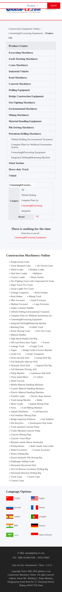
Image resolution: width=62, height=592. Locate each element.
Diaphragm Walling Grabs (22, 461)
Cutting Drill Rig (43, 358)
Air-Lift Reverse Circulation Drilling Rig (29, 469)
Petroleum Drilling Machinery (25, 133)
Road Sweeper (41, 292)
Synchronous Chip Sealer (41, 423)
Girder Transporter (35, 354)
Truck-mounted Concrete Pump (25, 427)
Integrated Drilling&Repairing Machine (30, 157)
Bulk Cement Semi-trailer (42, 446)
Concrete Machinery (20, 83)
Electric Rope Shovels (41, 396)
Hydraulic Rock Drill (20, 365)
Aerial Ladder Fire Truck (22, 289)
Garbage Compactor (20, 292)
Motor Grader (17, 404)
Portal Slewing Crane (20, 331)
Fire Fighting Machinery (22, 102)
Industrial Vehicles (19, 71)
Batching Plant (17, 327)
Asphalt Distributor (19, 411)
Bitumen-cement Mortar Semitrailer (27, 442)
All (22, 190)
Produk (31, 5)
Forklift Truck (36, 327)
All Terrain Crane (45, 266)
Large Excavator (41, 304)
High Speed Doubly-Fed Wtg (24, 338)
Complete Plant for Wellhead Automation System (31, 146)
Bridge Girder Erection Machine (37, 350)
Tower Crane (34, 477)
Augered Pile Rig (44, 365)
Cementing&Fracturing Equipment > (27, 33)
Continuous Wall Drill (41, 373)
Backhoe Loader (37, 269)
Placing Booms (17, 446)
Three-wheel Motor (19, 377)
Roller (39, 400)
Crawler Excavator (41, 450)
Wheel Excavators (19, 450)
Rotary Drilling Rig (19, 454)
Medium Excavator (19, 304)
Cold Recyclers (41, 411)
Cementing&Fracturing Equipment (28, 152)
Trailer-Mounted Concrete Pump (25, 431)
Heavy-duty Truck (19, 169)
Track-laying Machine (21, 400)
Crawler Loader (18, 277)
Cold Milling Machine (32, 408)
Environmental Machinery (23, 108)
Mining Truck (35, 296)
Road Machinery (18, 77)
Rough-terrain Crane (20, 262)
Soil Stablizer (47, 419)
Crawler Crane (17, 480)
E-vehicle (38, 377)
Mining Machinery (19, 115)
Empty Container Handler (22, 308)
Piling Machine (17, 373)
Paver (13, 408)
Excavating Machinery (21, 52)
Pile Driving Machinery (21, 127)
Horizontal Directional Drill (23, 465)
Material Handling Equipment (25, 121)
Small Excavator (38, 300)
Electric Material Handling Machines (27, 392)
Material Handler (18, 335)
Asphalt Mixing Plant (39, 404)
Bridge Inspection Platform (23, 419)
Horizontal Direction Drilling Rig (26, 473)
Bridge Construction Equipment (26, 96)
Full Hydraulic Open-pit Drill (24, 362)
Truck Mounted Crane (21, 266)
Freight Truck (37, 346)
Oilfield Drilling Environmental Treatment (32, 139)
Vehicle (13, 175)
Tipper (14, 350)
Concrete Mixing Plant (21, 434)
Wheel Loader (17, 269)
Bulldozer (37, 273)
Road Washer (17, 296)
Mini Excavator (18, 300)
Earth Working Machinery (23, 59)
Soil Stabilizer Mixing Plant (23, 415)
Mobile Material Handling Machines (27, 385)
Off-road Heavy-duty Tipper (24, 342)
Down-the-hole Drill (20, 358)
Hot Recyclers (17, 423)
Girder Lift (16, 354)
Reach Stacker (37, 277)
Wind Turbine (16, 163)
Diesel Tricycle (17, 381)
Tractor (46, 342)
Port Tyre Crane (43, 331)
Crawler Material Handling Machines (27, 388)
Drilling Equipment (19, 90)
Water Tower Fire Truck (22, 285)
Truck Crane (16, 477)
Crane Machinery (18, 65)
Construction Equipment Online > (25, 29)
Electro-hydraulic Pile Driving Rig (26, 457)
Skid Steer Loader (19, 273)
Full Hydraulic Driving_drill (24, 369)
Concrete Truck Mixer (21, 438)
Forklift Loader (18, 396)
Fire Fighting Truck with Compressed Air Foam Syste (35, 281)
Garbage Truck (17, 346)
